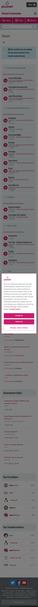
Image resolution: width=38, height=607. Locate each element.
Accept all (19, 315)
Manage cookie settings (19, 328)
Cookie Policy (14, 309)
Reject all (19, 322)
